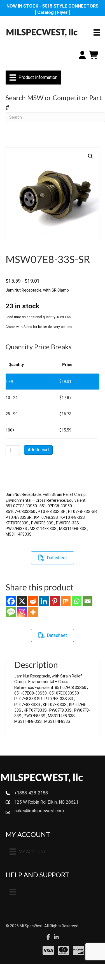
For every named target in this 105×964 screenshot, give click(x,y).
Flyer (62, 12)
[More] (33, 612)
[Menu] (97, 32)
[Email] (87, 601)
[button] (90, 156)
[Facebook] (11, 601)
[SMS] (11, 612)
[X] (22, 601)
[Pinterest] (55, 601)
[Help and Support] (13, 892)
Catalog (45, 12)
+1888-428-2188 (31, 793)
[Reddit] (33, 601)
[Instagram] (22, 612)
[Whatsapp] (76, 601)
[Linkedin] (44, 601)
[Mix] (66, 601)
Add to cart (38, 449)
